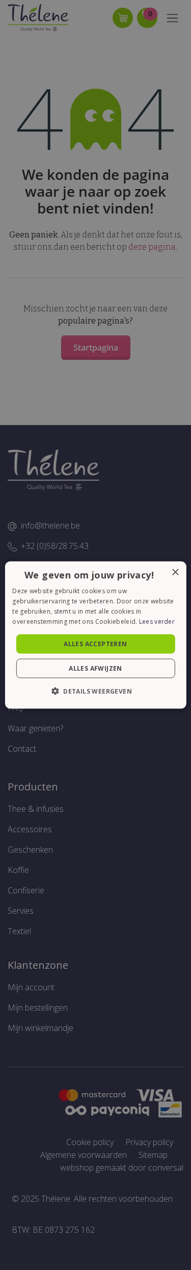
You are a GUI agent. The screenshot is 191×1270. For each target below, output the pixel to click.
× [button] (175, 572)
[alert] (95, 635)
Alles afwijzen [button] (95, 668)
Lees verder (157, 621)
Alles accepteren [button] (95, 643)
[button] (95, 690)
